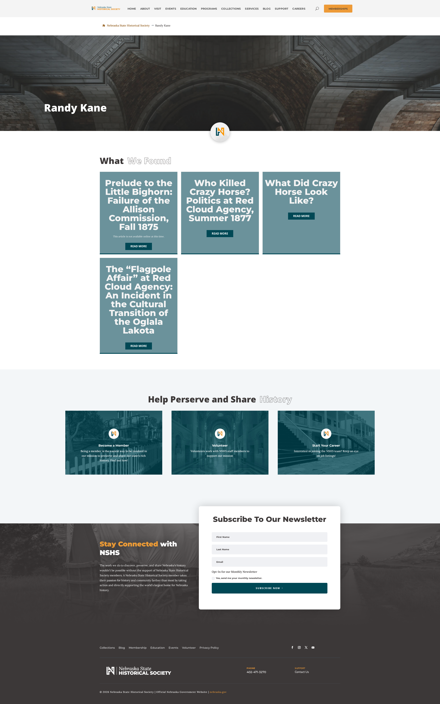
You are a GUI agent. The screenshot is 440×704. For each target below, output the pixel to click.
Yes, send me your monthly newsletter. (239, 578)
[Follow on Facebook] (292, 647)
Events (173, 647)
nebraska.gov (218, 692)
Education (157, 647)
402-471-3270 (256, 672)
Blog (122, 647)
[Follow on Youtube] (313, 647)
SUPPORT (300, 668)
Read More (138, 246)
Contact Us (302, 672)
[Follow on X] (306, 647)
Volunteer (189, 647)
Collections (107, 647)
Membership (138, 647)
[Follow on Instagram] (299, 647)
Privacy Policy (209, 647)
